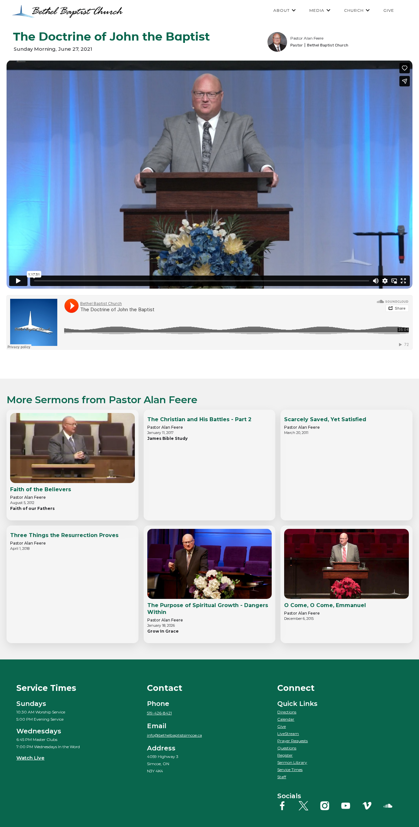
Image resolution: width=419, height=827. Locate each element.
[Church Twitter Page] (308, 806)
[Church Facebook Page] (287, 806)
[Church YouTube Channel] (350, 806)
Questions (286, 748)
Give (281, 726)
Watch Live (30, 758)
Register (285, 755)
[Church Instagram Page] (329, 806)
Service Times (289, 769)
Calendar (285, 719)
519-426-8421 (159, 712)
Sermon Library (292, 762)
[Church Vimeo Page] (372, 806)
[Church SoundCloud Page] (393, 806)
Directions (286, 712)
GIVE (388, 10)
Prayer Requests (292, 740)
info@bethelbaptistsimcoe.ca (174, 735)
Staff (281, 776)
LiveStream (288, 733)
